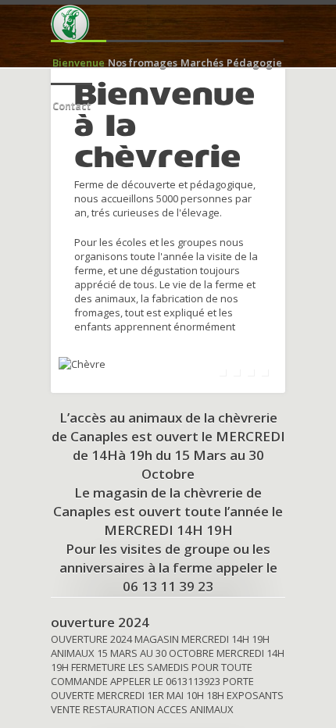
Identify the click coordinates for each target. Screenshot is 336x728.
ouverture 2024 (100, 622)
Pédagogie (254, 62)
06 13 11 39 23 (168, 586)
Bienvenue (78, 62)
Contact (71, 105)
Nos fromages (142, 62)
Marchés (202, 62)
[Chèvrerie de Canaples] (70, 24)
